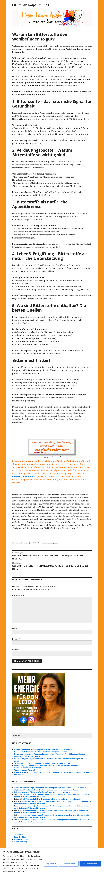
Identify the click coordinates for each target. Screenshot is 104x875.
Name (16, 628)
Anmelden (18, 835)
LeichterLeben (20, 792)
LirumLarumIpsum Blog (30, 5)
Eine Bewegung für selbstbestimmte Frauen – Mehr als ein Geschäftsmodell (46, 765)
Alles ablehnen (69, 864)
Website (16, 649)
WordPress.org (20, 842)
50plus (17, 790)
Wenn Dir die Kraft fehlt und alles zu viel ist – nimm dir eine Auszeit (42, 763)
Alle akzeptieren (90, 864)
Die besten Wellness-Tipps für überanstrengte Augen (52, 792)
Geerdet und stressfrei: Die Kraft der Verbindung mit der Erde (40, 752)
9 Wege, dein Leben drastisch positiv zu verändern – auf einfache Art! (43, 749)
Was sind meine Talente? (24, 770)
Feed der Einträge (22, 837)
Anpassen (50, 864)
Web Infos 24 (19, 788)
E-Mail (16, 639)
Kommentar (19, 595)
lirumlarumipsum (50, 543)
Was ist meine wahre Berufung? (27, 768)
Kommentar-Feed (22, 839)
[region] (52, 861)
